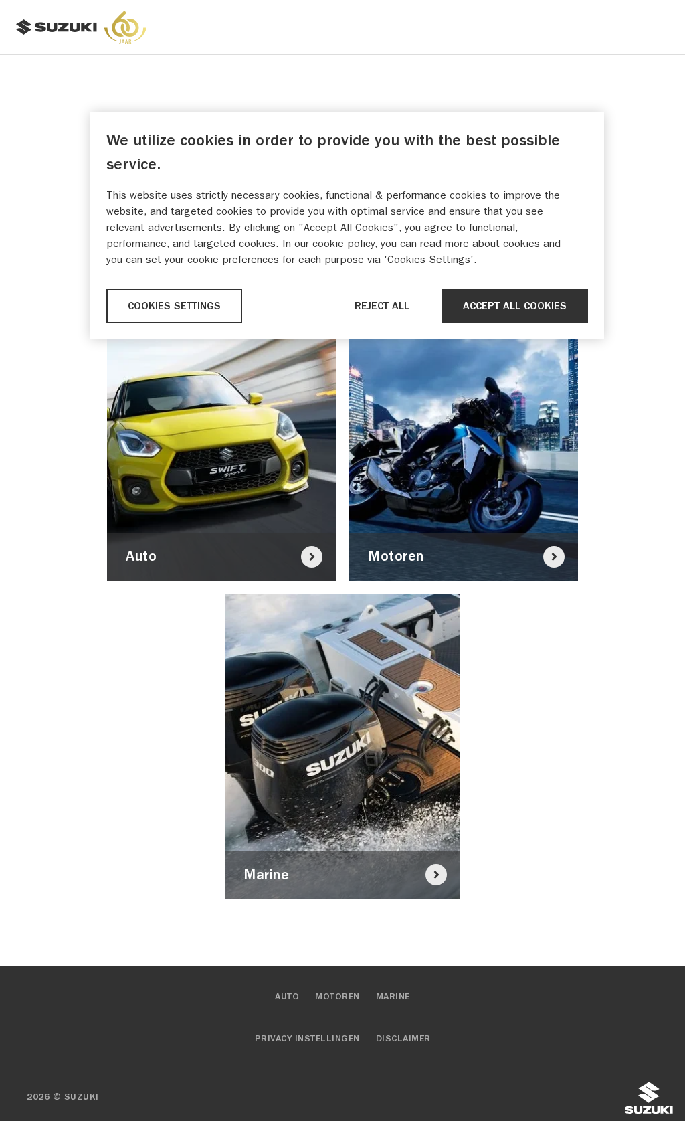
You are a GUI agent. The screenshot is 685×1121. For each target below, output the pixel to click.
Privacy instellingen (307, 1038)
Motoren (337, 996)
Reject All (382, 306)
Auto (287, 996)
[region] (347, 225)
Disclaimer (403, 1038)
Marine (393, 996)
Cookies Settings (174, 306)
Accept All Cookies (515, 306)
